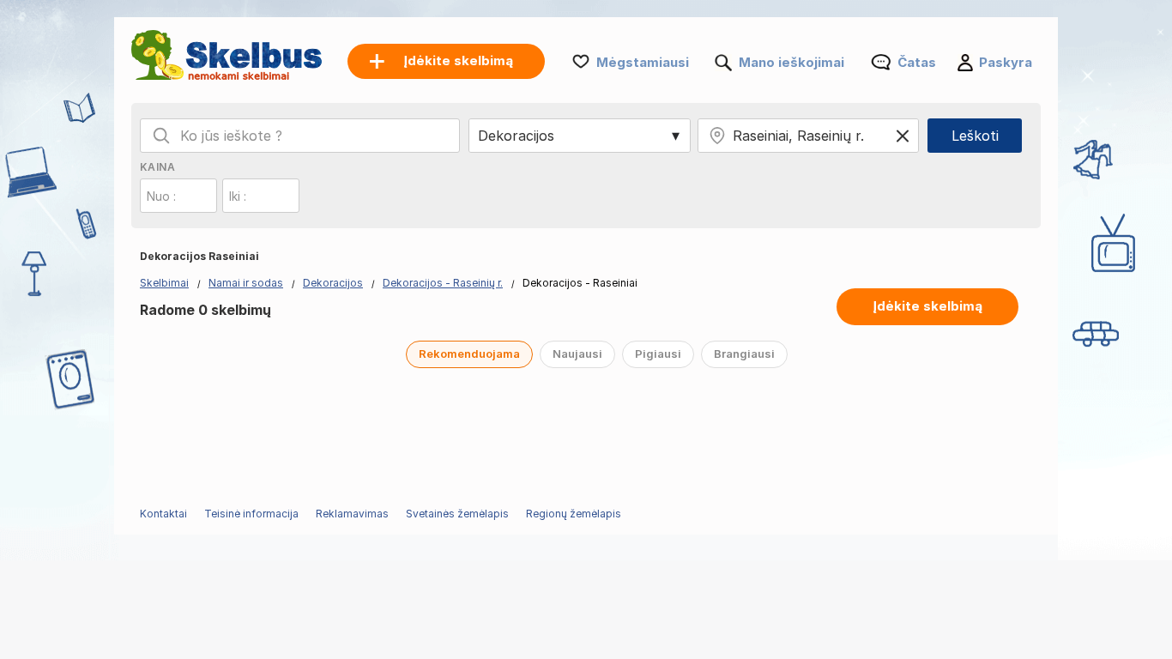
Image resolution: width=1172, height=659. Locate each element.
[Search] (161, 135)
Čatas (916, 62)
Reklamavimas (352, 513)
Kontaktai (163, 513)
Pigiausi (658, 353)
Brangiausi (744, 353)
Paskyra (1005, 62)
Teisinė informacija (251, 513)
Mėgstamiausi (642, 62)
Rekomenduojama (469, 353)
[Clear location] (902, 135)
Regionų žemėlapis (573, 513)
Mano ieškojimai (791, 62)
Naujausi (577, 353)
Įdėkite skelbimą (927, 306)
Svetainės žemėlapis (457, 513)
